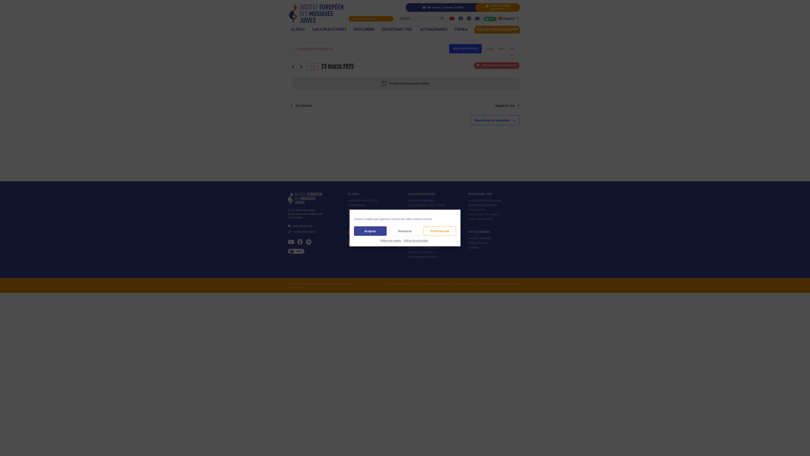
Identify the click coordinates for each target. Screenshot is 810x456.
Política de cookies (390, 240)
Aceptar (370, 231)
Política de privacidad (416, 240)
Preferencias (439, 231)
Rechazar (405, 231)
